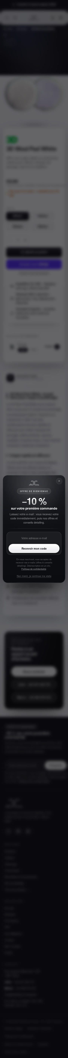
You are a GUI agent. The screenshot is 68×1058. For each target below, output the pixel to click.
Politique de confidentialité (33, 568)
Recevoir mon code (34, 548)
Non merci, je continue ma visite (34, 576)
